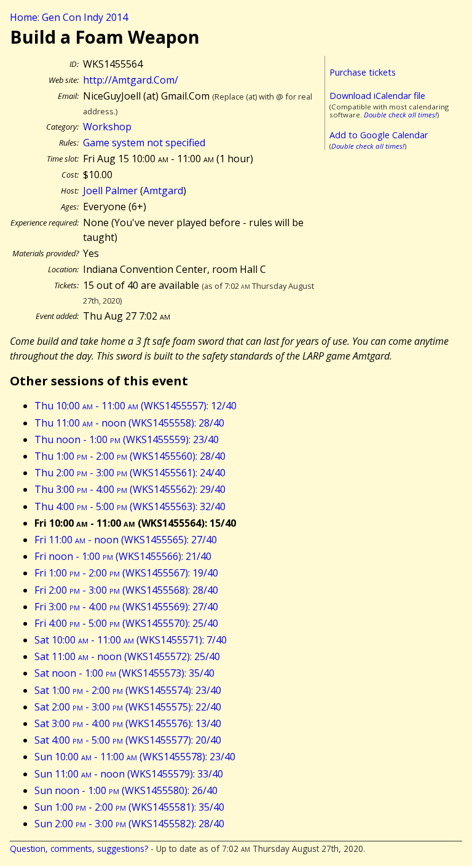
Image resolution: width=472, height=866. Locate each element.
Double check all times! (400, 114)
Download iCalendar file (377, 95)
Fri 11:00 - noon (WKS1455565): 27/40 (125, 539)
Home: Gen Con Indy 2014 (69, 17)
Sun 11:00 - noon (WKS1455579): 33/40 (128, 774)
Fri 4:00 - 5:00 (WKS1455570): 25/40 (126, 623)
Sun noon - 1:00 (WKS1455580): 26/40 (126, 790)
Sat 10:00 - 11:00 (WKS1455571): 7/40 (130, 640)
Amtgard (163, 190)
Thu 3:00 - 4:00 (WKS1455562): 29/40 (130, 489)
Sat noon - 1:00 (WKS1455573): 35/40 (124, 673)
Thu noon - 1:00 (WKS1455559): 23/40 (126, 439)
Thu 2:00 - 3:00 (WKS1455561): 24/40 (130, 472)
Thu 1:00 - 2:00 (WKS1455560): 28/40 (130, 456)
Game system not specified (144, 142)
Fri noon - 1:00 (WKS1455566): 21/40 (122, 556)
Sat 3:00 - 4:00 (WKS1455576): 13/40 (127, 723)
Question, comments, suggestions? (79, 848)
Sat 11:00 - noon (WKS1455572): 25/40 (127, 656)
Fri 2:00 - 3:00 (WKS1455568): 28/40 (126, 590)
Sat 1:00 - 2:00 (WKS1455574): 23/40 (127, 690)
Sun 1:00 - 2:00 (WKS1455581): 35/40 (129, 807)
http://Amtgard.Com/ (130, 80)
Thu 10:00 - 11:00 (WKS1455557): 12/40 (135, 405)
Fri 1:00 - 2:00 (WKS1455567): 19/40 (126, 573)
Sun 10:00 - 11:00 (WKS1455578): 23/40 (134, 756)
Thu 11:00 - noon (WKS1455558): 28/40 (129, 423)
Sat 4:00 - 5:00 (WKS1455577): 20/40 (127, 740)
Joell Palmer (110, 190)
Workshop (107, 126)
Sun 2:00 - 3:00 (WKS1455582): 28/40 (129, 823)
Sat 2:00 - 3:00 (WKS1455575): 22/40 (127, 707)
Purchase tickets (362, 72)
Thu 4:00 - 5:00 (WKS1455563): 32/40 (130, 506)
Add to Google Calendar (378, 135)
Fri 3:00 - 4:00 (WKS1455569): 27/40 (126, 606)
